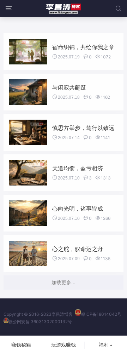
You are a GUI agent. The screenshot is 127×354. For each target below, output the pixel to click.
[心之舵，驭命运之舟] (28, 253)
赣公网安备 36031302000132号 (40, 321)
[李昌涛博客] (63, 8)
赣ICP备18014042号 (101, 314)
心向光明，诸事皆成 (77, 208)
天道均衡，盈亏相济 (77, 168)
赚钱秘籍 (21, 345)
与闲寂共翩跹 (69, 87)
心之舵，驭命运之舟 (77, 248)
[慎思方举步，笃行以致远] (28, 132)
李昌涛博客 (62, 314)
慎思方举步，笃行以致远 (83, 127)
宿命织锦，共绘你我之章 (83, 47)
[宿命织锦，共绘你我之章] (28, 51)
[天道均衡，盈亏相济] (28, 172)
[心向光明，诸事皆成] (28, 213)
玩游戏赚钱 (63, 345)
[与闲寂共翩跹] (28, 92)
